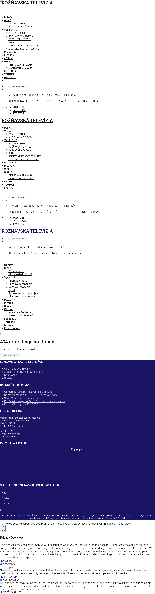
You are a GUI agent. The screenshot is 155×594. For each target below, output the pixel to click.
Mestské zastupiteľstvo (23, 48)
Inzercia (9, 55)
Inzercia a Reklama (20, 64)
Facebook (10, 71)
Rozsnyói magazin (19, 39)
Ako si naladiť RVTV (20, 26)
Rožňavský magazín (20, 36)
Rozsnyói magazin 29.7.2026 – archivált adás (31, 394)
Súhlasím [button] (112, 523)
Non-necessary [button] (9, 576)
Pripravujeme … (18, 33)
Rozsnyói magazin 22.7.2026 (21, 404)
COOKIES (119, 518)
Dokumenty (11, 375)
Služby (8, 378)
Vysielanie (10, 29)
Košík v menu (12, 328)
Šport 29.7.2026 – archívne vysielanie (26, 398)
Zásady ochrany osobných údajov (23, 371)
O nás (7, 20)
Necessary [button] (6, 560)
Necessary (9, 563)
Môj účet (10, 77)
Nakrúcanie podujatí (21, 67)
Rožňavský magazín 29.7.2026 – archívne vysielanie (34, 401)
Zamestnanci (16, 23)
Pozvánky (10, 52)
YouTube (9, 74)
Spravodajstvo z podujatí (24, 45)
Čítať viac (124, 523)
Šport (12, 42)
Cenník (8, 58)
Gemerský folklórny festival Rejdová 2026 (28, 391)
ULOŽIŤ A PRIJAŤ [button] (10, 592)
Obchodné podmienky (17, 368)
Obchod (8, 61)
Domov (8, 17)
